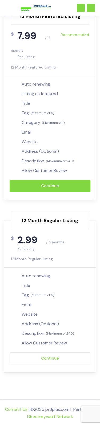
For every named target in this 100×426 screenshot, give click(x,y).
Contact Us (16, 409)
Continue (50, 185)
